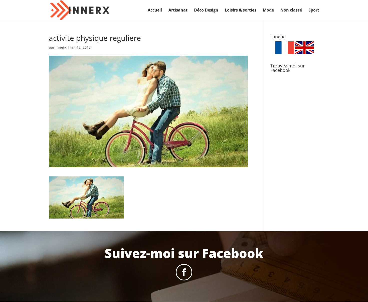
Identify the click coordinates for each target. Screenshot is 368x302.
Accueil (155, 10)
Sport (313, 10)
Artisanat (178, 10)
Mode (268, 10)
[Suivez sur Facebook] (184, 272)
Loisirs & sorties (240, 10)
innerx (61, 47)
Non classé (291, 10)
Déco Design (206, 10)
